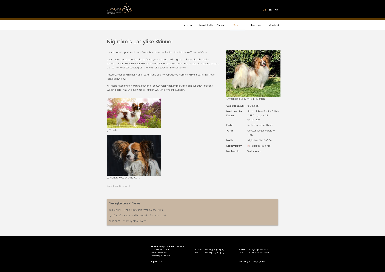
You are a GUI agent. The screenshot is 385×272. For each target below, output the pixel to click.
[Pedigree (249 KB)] (248, 145)
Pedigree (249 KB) (260, 145)
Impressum (156, 261)
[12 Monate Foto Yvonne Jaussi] (134, 155)
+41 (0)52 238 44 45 (214, 252)
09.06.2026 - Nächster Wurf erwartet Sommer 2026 (137, 215)
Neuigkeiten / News (212, 25)
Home (187, 25)
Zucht (237, 25)
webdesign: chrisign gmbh (252, 261)
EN (270, 9)
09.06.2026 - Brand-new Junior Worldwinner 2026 (136, 210)
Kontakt (274, 25)
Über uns (255, 25)
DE (264, 9)
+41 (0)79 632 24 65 (214, 249)
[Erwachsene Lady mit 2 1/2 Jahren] (253, 73)
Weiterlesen (253, 151)
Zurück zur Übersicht (118, 186)
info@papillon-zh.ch (259, 249)
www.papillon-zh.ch (259, 252)
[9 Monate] (134, 113)
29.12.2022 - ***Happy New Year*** (127, 221)
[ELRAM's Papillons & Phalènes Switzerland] (119, 8)
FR (276, 9)
